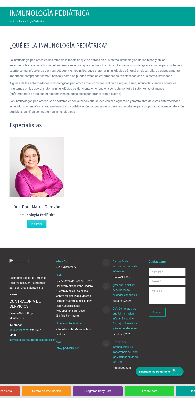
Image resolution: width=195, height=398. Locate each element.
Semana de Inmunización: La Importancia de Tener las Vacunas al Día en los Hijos (125, 352)
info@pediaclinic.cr (67, 348)
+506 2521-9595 (19, 329)
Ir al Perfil (36, 224)
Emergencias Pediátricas (155, 371)
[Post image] (106, 263)
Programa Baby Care (98, 391)
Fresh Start (149, 391)
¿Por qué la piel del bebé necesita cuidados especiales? (125, 290)
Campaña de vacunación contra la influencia (125, 266)
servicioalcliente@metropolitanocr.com (33, 339)
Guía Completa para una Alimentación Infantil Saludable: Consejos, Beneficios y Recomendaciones (125, 318)
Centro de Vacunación (46, 391)
